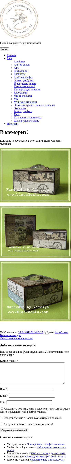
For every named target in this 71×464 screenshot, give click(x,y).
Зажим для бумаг (24, 80)
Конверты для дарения (27, 89)
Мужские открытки (25, 101)
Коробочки (20, 92)
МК (16, 98)
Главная (11, 55)
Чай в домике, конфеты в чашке (46, 444)
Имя (3, 389)
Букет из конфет (23, 77)
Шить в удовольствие (26, 120)
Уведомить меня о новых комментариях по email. (33, 417)
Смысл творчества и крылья (16, 338)
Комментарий (9, 360)
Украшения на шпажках (28, 117)
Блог (9, 58)
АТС (16, 67)
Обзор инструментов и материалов (34, 105)
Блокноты (20, 73)
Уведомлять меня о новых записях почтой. (29, 424)
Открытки (20, 108)
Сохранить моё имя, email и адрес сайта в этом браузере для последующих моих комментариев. (35, 410)
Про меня (12, 123)
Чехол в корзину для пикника (48, 453)
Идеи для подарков (25, 83)
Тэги (16, 114)
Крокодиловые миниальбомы (47, 459)
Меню (4, 49)
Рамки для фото (23, 111)
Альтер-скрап (22, 64)
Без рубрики (21, 70)
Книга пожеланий (24, 86)
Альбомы (19, 61)
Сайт (3, 402)
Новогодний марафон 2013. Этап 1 (45, 456)
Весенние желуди (10, 335)
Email (4, 395)
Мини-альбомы (23, 95)
